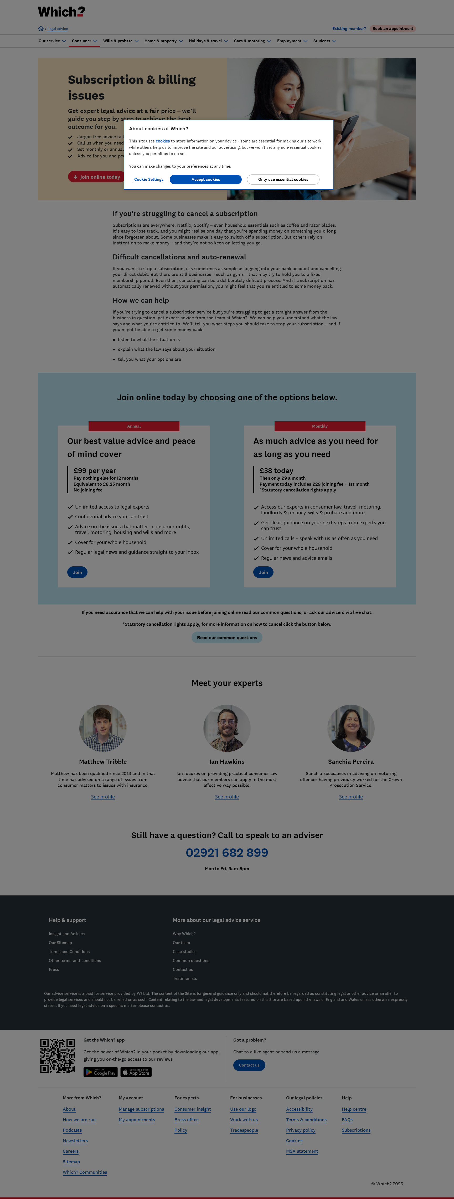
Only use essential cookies (283, 179)
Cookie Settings (149, 179)
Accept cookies (206, 179)
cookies (163, 141)
